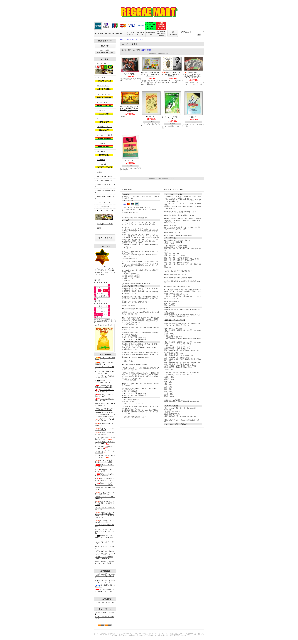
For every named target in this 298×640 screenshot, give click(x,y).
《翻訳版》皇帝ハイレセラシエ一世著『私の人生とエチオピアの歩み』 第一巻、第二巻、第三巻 (192, 75)
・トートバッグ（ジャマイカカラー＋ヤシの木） (104, 521)
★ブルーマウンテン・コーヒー (105, 211)
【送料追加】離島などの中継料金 (174, 320)
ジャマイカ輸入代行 (103, 63)
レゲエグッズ (101, 77)
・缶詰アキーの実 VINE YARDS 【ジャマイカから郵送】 (105, 562)
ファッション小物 (102, 102)
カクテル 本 (151, 116)
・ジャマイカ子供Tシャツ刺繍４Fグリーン (105, 363)
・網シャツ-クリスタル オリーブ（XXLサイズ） (105, 404)
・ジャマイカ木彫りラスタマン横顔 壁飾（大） (104, 493)
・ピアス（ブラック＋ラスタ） (104, 551)
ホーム (122, 39)
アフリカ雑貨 (101, 143)
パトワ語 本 (193, 117)
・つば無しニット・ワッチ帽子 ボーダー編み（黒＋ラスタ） (104, 537)
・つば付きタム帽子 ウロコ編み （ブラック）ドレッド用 (105, 581)
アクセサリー (101, 110)
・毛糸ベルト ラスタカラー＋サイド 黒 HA (104, 429)
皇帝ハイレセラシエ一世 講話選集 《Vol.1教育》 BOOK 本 (171, 74)
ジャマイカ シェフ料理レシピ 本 (171, 118)
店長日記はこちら (100, 275)
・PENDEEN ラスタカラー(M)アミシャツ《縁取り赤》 (105, 386)
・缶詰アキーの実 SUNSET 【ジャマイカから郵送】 (104, 557)
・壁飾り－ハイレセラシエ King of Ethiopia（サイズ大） (104, 479)
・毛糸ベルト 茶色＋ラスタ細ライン (104, 424)
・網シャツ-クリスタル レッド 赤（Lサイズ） (104, 390)
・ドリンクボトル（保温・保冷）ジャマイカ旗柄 (104, 461)
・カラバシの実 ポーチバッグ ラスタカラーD (105, 447)
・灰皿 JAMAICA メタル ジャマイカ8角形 (105, 470)
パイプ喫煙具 (101, 160)
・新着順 (148, 50)
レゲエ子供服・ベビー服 (104, 127)
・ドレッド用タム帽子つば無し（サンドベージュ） (104, 372)
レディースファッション (104, 94)
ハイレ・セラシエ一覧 (104, 202)
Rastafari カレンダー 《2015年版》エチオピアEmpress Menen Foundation (150, 74)
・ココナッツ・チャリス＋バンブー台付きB (104, 452)
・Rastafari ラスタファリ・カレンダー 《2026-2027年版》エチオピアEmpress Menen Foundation (105, 414)
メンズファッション (103, 86)
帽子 (98, 119)
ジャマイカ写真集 (129, 74)
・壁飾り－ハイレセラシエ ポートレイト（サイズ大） (104, 484)
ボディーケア (101, 151)
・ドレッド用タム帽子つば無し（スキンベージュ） (104, 377)
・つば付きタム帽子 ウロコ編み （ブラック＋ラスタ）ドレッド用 (105, 575)
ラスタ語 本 (130, 160)
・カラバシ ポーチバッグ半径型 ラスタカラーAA (105, 438)
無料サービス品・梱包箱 (104, 176)
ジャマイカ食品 (101, 164)
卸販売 (99, 228)
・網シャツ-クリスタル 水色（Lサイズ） (104, 400)
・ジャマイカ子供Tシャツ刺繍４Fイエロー (105, 358)
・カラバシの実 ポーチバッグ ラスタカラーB (105, 442)
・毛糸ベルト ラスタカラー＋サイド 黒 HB (104, 433)
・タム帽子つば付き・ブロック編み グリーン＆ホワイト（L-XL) (104, 531)
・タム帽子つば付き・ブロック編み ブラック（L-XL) (104, 590)
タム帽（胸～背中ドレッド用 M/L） (105, 191)
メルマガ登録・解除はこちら (105, 602)
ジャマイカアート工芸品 (104, 135)
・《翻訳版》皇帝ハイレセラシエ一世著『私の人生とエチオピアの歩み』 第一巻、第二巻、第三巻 (104, 514)
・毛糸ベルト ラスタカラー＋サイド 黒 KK (104, 420)
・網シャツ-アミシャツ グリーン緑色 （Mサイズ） (104, 381)
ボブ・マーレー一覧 (103, 206)
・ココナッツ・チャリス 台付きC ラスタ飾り (105, 456)
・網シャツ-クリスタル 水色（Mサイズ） (104, 395)
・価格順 (143, 50)
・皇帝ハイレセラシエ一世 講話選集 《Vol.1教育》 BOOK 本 (104, 503)
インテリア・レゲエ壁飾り (105, 224)
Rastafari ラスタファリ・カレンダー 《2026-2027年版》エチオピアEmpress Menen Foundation (129, 109)
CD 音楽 (99, 172)
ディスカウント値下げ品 (104, 180)
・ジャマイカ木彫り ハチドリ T (105, 554)
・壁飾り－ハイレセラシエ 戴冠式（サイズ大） (104, 475)
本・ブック (139, 39)
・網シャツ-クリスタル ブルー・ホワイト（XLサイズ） (104, 409)
